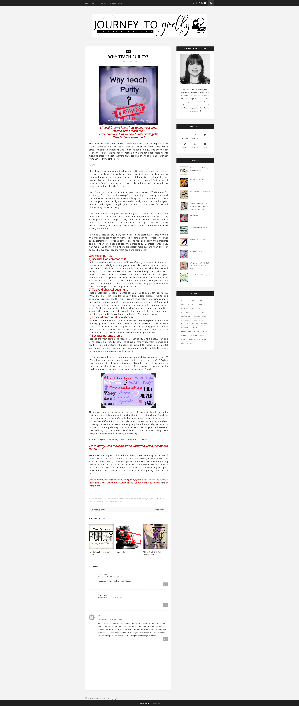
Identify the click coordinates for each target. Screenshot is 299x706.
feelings (204, 324)
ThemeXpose (155, 703)
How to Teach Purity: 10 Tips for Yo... (101, 553)
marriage (184, 335)
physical (92, 502)
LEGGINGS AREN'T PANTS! (199, 239)
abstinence (185, 304)
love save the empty (138, 499)
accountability (197, 304)
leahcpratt (125, 61)
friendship (184, 327)
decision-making (200, 316)
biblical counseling (188, 312)
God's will (191, 300)
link (101, 286)
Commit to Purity (123, 552)
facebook (185, 138)
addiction (184, 308)
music (202, 335)
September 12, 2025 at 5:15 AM (110, 598)
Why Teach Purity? (196, 251)
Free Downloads (117, 3)
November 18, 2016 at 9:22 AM (110, 577)
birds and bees (104, 499)
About (95, 3)
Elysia (101, 616)
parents (150, 499)
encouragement (198, 320)
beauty (199, 308)
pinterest (185, 147)
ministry (194, 335)
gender (194, 327)
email (205, 147)
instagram (195, 138)
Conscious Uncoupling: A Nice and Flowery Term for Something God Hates (199, 206)
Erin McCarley (125, 499)
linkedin (195, 147)
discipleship (185, 320)
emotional (115, 499)
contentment (186, 316)
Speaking (103, 3)
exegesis (195, 324)
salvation (192, 339)
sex (102, 502)
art (193, 308)
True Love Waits (111, 502)
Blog (87, 3)
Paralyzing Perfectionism (198, 227)
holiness (197, 331)
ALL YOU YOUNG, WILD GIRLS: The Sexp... (153, 553)
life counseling (160, 623)
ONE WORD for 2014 (197, 180)
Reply (165, 584)
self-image (202, 339)
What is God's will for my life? (200, 275)
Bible (128, 51)
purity (98, 502)
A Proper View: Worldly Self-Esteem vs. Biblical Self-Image (199, 266)
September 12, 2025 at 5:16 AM (110, 619)
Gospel (201, 300)
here (163, 482)
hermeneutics (186, 331)
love (205, 331)
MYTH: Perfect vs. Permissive (200, 192)
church (201, 312)
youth (120, 502)
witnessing (190, 343)
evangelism (185, 324)
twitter (205, 138)
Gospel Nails (194, 215)
